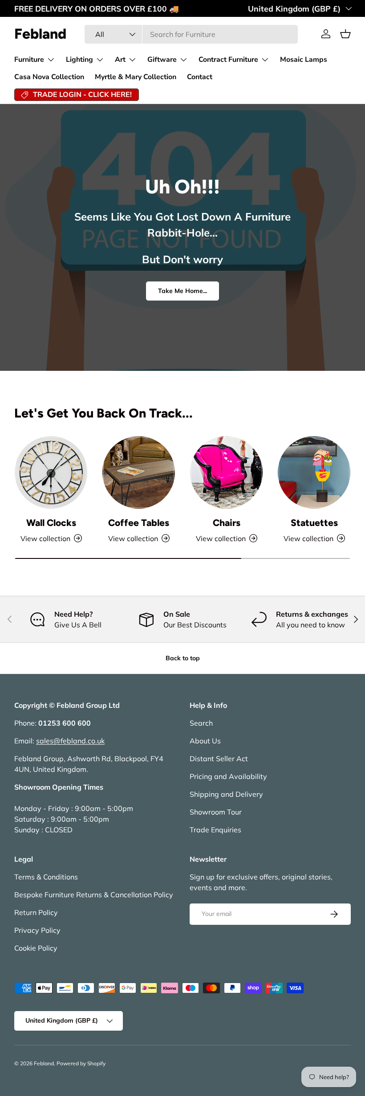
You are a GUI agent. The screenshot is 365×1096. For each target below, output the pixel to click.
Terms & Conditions (46, 876)
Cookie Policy (35, 947)
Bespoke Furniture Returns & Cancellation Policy (93, 894)
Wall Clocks (51, 522)
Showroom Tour (216, 811)
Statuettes (314, 522)
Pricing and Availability (228, 776)
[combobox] (191, 34)
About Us (205, 740)
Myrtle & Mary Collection (135, 77)
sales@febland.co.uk (70, 740)
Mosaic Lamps (303, 59)
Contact (199, 77)
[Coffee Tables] (138, 472)
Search (201, 723)
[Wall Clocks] (51, 472)
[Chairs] (226, 472)
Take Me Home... (182, 291)
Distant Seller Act (219, 758)
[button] (345, 34)
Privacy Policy (37, 930)
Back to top (183, 658)
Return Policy (36, 912)
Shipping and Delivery (226, 794)
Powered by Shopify (81, 1063)
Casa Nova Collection (49, 77)
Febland (44, 1063)
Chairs (226, 522)
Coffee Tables (138, 522)
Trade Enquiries (215, 829)
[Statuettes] (314, 472)
